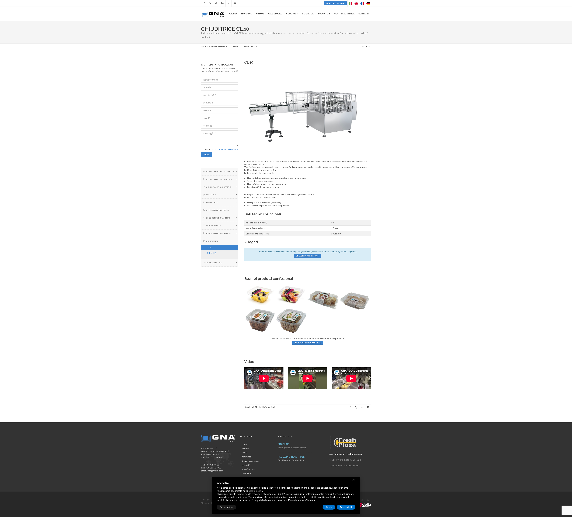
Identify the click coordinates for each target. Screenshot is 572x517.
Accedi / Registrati (309, 256)
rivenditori (323, 14)
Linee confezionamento (218, 218)
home (244, 444)
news (244, 452)
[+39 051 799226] (228, 3)
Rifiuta (329, 507)
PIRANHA (211, 253)
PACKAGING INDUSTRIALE (291, 457)
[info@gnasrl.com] (235, 3)
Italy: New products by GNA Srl (345, 459)
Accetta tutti (346, 507)
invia (207, 155)
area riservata (337, 3)
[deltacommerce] (364, 505)
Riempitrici (211, 202)
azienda (245, 448)
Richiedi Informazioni (309, 343)
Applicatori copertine (217, 210)
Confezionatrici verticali (219, 179)
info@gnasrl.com (215, 470)
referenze (246, 456)
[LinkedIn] (222, 3)
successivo (366, 46)
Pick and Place (213, 225)
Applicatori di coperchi (218, 233)
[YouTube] (216, 3)
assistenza (250, 461)
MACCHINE (283, 444)
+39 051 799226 (213, 464)
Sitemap (205, 503)
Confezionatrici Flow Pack (220, 171)
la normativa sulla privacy (226, 149)
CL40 (209, 247)
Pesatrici (211, 195)
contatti (246, 465)
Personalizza (226, 507)
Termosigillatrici (213, 263)
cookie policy (255, 490)
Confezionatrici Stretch (219, 187)
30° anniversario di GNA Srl (345, 465)
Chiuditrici (212, 241)
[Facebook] (204, 3)
